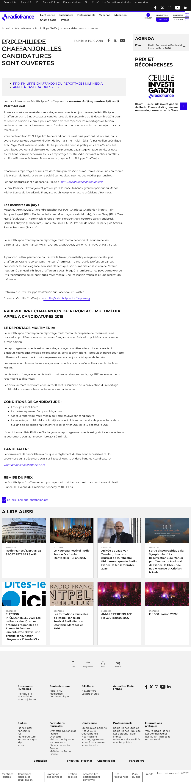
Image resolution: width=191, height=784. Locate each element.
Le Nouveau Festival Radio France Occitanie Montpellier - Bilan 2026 (72, 554)
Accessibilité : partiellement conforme (91, 776)
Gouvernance (90, 733)
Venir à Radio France (157, 730)
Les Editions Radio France (124, 735)
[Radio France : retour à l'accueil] (18, 17)
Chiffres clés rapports (94, 727)
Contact (118, 667)
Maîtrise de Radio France (60, 753)
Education (40, 760)
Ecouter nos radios (156, 733)
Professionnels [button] (86, 14)
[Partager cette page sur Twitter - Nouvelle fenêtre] (115, 41)
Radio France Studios (126, 727)
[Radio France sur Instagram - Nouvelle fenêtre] (169, 7)
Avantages (162, 20)
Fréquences (88, 667)
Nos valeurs (89, 730)
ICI (37, 2)
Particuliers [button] (66, 14)
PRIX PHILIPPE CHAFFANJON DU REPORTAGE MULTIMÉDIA (58, 83)
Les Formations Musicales (116, 2)
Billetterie (178, 15)
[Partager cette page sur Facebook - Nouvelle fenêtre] (108, 41)
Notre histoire (90, 745)
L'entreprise (89, 722)
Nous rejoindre (27, 699)
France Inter (10, 2)
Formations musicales (57, 724)
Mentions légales (7, 775)
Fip (86, 2)
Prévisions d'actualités (126, 739)
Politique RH (25, 693)
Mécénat (104, 14)
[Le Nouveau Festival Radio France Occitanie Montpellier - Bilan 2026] (71, 530)
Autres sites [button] (141, 2)
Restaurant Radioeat (157, 736)
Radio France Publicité (127, 730)
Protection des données (54, 775)
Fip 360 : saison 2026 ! (163, 614)
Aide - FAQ (56, 690)
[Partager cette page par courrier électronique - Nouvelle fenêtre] (122, 41)
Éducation (120, 14)
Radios (22, 722)
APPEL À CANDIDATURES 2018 (36, 87)
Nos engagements (93, 739)
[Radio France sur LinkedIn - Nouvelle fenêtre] (169, 687)
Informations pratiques (153, 724)
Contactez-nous (60, 685)
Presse (65, 19)
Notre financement (93, 742)
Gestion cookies (72, 775)
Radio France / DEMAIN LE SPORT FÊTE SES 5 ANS (23, 552)
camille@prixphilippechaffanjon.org (66, 298)
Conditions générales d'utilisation (25, 776)
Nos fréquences (121, 775)
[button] (148, 16)
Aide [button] (73, 667)
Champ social (48, 19)
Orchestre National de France (63, 732)
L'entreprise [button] (47, 14)
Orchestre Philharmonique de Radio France (62, 739)
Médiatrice (56, 693)
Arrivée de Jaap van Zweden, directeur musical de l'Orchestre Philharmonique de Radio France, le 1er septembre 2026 (119, 559)
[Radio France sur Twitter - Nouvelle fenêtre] (162, 7)
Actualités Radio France (123, 687)
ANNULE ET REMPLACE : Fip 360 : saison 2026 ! (117, 615)
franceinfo (26, 2)
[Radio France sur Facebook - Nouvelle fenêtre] (155, 7)
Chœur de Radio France (60, 747)
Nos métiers (25, 696)
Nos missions (89, 736)
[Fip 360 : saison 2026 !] (167, 594)
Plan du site (136, 775)
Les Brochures (90, 693)
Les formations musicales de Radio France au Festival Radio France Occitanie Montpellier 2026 (71, 621)
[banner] (95, 5)
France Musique (72, 2)
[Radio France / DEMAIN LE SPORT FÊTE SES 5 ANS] (24, 530)
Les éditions (178, 20)
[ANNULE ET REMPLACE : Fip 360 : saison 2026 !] (119, 594)
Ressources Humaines (25, 687)
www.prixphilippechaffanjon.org (82, 182)
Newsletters (161, 15)
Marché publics (122, 742)
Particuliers (136, 760)
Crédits (149, 773)
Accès (103, 667)
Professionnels (122, 722)
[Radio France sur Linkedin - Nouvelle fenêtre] (185, 7)
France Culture (51, 2)
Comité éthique (59, 696)
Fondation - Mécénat (78, 760)
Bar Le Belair (153, 739)
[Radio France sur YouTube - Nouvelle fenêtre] (177, 7)
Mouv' (95, 2)
